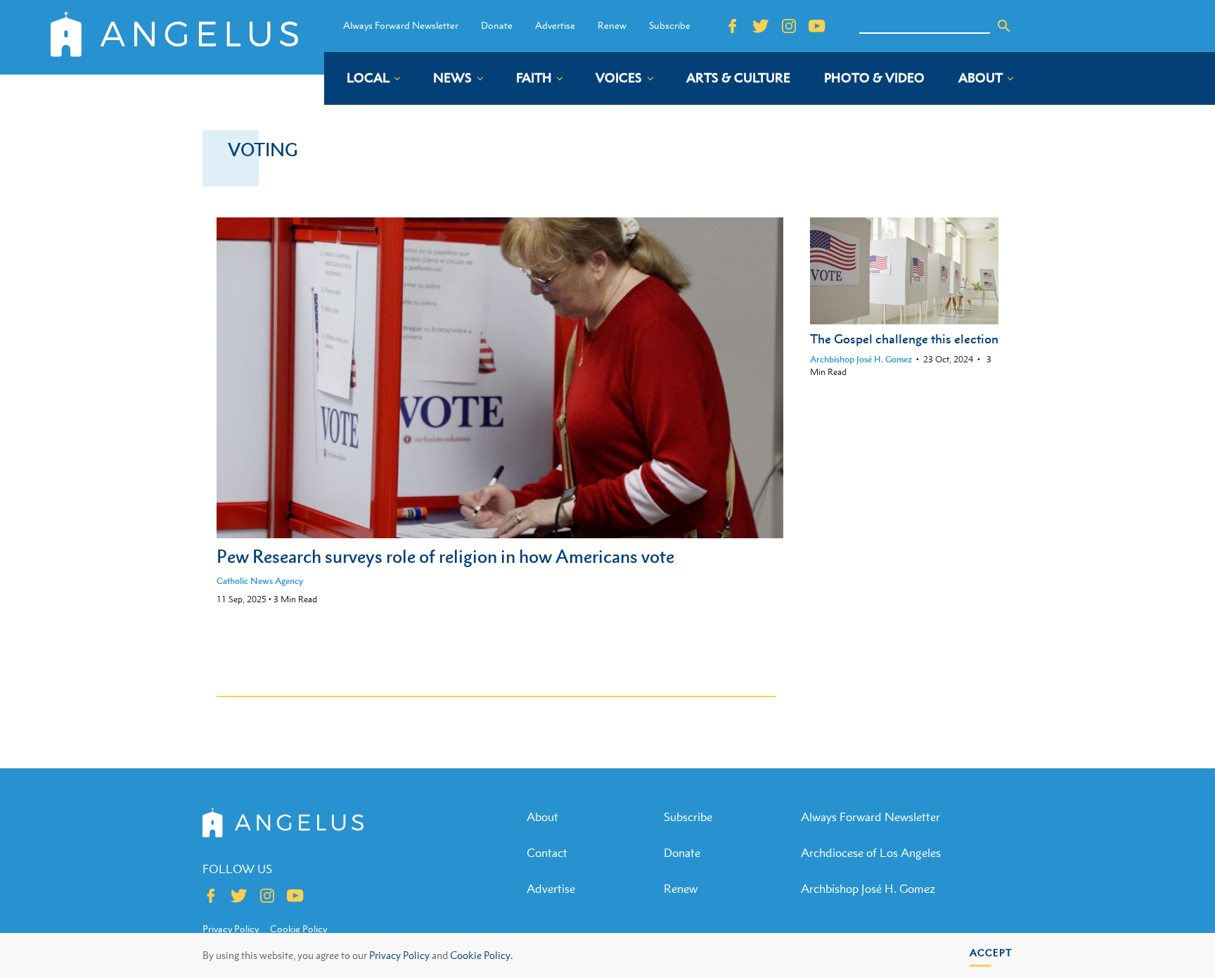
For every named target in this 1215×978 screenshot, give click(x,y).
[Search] (1004, 26)
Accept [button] (991, 952)
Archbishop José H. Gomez (861, 359)
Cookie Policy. (481, 955)
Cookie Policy (298, 928)
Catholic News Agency (260, 581)
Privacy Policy (399, 955)
